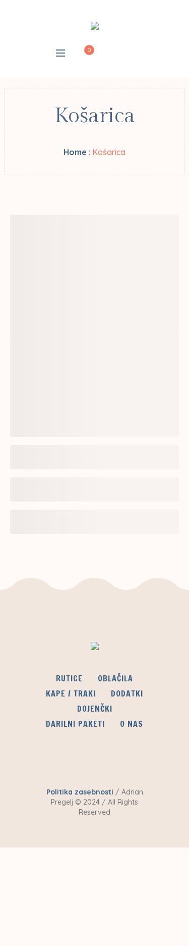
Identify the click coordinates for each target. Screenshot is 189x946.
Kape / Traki (71, 693)
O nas (131, 723)
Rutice (69, 678)
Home (75, 152)
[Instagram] (123, 764)
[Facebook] (64, 764)
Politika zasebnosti (79, 791)
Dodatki (127, 693)
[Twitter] (93, 764)
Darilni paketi (75, 723)
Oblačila (115, 678)
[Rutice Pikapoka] (95, 28)
